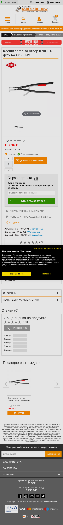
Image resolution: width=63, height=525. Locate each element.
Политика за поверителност (47, 248)
